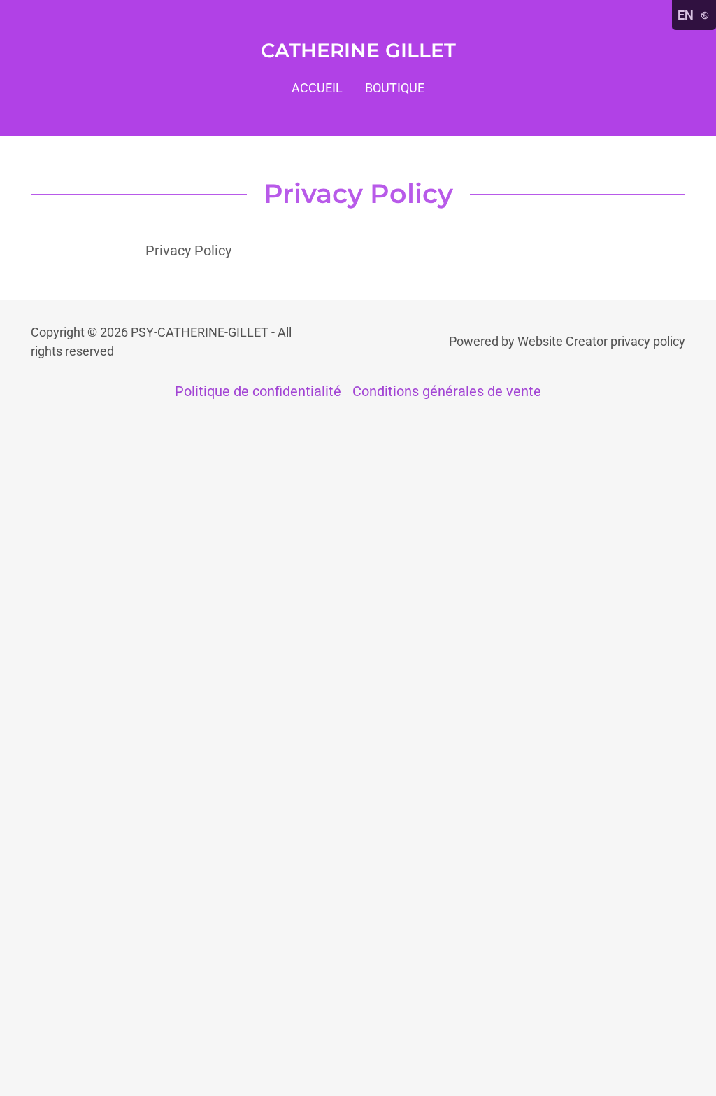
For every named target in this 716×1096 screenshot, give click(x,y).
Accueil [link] (317, 87)
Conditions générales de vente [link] (446, 391)
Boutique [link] (394, 87)
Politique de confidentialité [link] (258, 391)
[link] (358, 52)
